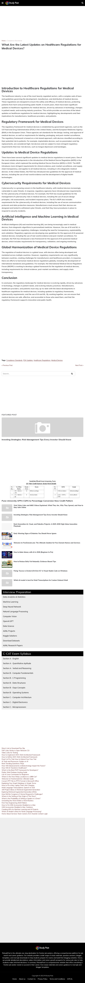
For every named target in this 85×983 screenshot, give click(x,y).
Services (14, 814)
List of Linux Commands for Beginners (15, 774)
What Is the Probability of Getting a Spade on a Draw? (21, 799)
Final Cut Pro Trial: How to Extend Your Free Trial (19, 759)
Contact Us (32, 979)
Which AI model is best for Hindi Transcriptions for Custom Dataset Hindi (41, 580)
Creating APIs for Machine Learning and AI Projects (20, 809)
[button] (2, 3)
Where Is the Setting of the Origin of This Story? (19, 796)
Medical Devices (57, 360)
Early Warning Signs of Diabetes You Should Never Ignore (35, 533)
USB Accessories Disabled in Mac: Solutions (17, 807)
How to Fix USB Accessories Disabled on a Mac (19, 805)
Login (46, 814)
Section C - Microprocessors (14, 707)
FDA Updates (28, 360)
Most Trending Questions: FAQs (13, 764)
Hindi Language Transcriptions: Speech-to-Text (18, 788)
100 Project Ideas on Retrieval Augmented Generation (21, 790)
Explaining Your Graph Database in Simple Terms (19, 783)
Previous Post (8, 365)
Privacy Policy (42, 979)
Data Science (8, 626)
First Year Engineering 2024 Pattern (14, 803)
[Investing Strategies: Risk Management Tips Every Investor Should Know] (42, 427)
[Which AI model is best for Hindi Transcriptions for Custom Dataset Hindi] (7, 582)
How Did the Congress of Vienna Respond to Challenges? (22, 794)
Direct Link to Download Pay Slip (13, 748)
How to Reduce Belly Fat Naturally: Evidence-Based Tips (35, 562)
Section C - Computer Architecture (17, 697)
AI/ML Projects (9, 631)
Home (4, 41)
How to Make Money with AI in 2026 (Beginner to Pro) (33, 552)
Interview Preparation (17, 592)
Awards (34, 814)
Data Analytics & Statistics (14, 597)
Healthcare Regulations (42, 360)
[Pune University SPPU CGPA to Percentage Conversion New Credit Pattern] (42, 488)
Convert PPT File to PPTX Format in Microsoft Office (20, 781)
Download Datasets (11, 640)
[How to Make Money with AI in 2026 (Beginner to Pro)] (7, 554)
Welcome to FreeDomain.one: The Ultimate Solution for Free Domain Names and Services (47, 543)
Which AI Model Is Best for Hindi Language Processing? (21, 812)
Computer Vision (10, 616)
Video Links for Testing (10, 753)
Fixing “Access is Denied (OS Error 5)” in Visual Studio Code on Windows (40, 571)
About (8, 814)
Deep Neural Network (12, 606)
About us (22, 979)
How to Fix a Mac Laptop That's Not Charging (18, 785)
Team (19, 814)
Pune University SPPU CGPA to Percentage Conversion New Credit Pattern (37, 501)
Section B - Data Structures (14, 683)
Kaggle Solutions (10, 636)
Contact (40, 814)
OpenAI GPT (8, 621)
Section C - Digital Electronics (15, 702)
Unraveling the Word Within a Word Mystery (17, 801)
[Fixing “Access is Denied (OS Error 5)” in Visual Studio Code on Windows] (7, 573)
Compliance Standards (14, 41)
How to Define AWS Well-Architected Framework (19, 757)
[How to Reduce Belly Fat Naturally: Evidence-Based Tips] (7, 564)
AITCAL (70, 979)
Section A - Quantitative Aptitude (17, 663)
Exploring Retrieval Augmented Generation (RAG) (19, 792)
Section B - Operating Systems (16, 692)
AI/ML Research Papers (13, 645)
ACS (29, 814)
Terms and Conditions (57, 979)
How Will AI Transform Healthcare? (14, 768)
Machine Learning (10, 602)
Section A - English (11, 658)
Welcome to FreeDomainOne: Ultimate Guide (18, 779)
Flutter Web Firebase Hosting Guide (14, 772)
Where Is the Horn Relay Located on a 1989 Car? (19, 777)
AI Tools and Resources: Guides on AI (15, 761)
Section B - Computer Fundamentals (18, 673)
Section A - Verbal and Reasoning (17, 668)
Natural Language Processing (15, 611)
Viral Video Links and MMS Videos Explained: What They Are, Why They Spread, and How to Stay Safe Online (48, 506)
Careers (25, 814)
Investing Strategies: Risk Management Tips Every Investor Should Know (36, 439)
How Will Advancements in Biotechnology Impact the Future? (23, 766)
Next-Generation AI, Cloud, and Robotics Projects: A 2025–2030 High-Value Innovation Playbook (45, 525)
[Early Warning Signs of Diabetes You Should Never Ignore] (7, 536)
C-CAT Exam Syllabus (17, 653)
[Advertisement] (42, 24)
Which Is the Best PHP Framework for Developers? (20, 770)
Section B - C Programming (14, 678)
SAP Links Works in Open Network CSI (15, 751)
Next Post (78, 365)
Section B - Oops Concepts (14, 687)
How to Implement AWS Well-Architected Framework (21, 755)
